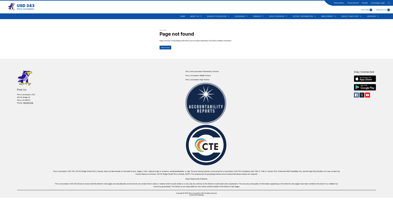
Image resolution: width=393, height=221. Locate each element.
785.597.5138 (28, 103)
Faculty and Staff (350, 16)
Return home (165, 47)
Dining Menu (339, 3)
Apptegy (201, 195)
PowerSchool (353, 3)
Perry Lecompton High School (197, 80)
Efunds (365, 3)
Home (182, 16)
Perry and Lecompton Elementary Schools (202, 71)
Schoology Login (378, 3)
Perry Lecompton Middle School (198, 75)
